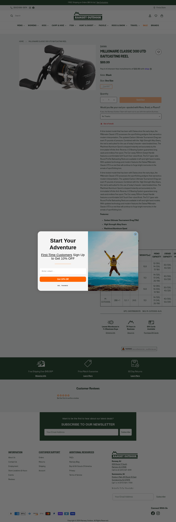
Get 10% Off (63, 279)
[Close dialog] (135, 234)
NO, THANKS (63, 285)
